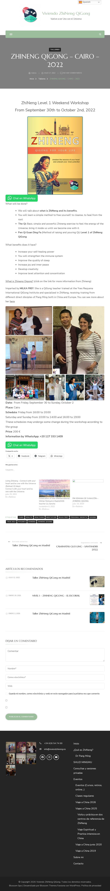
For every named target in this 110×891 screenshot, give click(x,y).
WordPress (74, 885)
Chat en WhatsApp (24, 198)
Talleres (55, 49)
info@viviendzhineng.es (55, 749)
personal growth (79, 517)
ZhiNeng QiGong (45, 522)
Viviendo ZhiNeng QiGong (66, 13)
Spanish (86, 2)
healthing (39, 517)
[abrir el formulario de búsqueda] (100, 34)
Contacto (78, 863)
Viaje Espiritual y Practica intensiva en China (89, 834)
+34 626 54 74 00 (53, 743)
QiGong (92, 517)
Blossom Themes (48, 885)
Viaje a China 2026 (86, 802)
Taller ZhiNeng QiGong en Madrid (51, 577)
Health (29, 517)
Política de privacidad (91, 885)
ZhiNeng (32, 522)
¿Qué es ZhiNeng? (83, 749)
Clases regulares (85, 795)
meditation (51, 517)
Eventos (78, 779)
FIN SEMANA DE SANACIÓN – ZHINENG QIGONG (85, 499)
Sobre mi (78, 857)
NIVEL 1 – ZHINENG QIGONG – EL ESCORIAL (56, 595)
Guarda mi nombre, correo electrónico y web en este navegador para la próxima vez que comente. (54, 693)
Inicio (76, 743)
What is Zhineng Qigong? (19, 281)
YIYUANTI (22, 522)
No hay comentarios (72, 73)
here (12, 301)
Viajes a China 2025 (86, 808)
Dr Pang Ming (83, 756)
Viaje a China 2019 (86, 850)
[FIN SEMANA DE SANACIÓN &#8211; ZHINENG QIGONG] (88, 488)
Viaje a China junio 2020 (89, 844)
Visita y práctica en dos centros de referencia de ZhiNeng (91, 819)
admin (33, 73)
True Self (11, 522)
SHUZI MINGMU (83, 762)
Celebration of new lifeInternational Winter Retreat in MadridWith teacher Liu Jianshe (54, 501)
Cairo (21, 517)
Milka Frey (63, 517)
